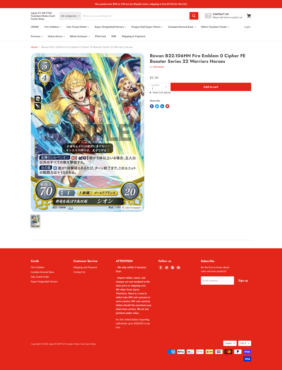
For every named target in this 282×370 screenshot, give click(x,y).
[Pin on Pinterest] (167, 106)
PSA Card (100, 36)
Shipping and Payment (85, 267)
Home (34, 47)
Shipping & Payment (133, 36)
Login (247, 26)
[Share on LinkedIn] (162, 106)
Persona (36, 36)
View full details (162, 92)
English (228, 343)
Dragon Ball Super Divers (146, 26)
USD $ (243, 343)
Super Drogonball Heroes (109, 26)
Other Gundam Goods (214, 26)
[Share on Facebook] (152, 106)
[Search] (193, 16)
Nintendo (158, 66)
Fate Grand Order (77, 26)
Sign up (243, 280)
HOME (35, 26)
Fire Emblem (52, 26)
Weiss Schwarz (79, 36)
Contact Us (79, 271)
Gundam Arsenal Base (181, 26)
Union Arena (55, 36)
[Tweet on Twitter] (157, 106)
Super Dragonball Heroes (44, 281)
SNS (113, 36)
